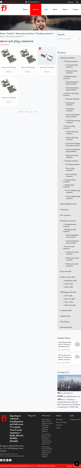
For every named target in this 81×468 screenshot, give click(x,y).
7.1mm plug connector (70, 110)
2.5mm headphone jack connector (72, 236)
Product (10, 33)
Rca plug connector (72, 99)
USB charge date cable (68, 292)
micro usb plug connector (11, 36)
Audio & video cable (67, 277)
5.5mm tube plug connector (72, 138)
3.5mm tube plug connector (72, 132)
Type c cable (68, 302)
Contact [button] (75, 9)
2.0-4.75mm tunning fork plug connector (73, 144)
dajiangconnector (75, 419)
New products (65, 215)
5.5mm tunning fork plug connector (73, 150)
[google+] (10, 460)
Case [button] (46, 9)
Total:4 (21, 112)
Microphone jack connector (69, 225)
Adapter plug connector (68, 186)
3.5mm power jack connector (72, 253)
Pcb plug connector (71, 61)
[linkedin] (7, 460)
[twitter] (4, 460)
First (26, 112)
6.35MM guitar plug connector (73, 121)
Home (3, 33)
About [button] (65, 9)
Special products (66, 327)
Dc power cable (65, 271)
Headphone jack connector (69, 230)
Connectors (64, 209)
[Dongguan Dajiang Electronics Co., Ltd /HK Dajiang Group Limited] (3, 7)
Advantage (59, 419)
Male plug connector (25, 33)
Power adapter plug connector (73, 191)
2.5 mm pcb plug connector (72, 66)
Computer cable (66, 310)
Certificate (59, 425)
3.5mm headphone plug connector (72, 89)
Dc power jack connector (68, 247)
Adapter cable (65, 316)
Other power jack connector (72, 265)
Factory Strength (61, 422)
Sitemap (70, 2)
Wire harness (65, 322)
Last (35, 112)
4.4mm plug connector (70, 104)
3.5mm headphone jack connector (72, 242)
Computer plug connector (69, 181)
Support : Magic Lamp (74, 466)
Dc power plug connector (69, 127)
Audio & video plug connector (71, 94)
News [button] (55, 9)
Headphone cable (70, 281)
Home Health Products (68, 204)
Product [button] (36, 9)
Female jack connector (68, 221)
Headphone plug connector (69, 77)
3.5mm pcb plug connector (71, 72)
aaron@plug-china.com (11, 2)
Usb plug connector (44, 33)
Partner (58, 428)
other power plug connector (72, 156)
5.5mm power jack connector (72, 259)
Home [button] (25, 9)
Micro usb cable (70, 305)
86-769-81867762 (33, 2)
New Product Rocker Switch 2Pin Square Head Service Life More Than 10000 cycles (47, 439)
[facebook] (1, 460)
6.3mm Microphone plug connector (73, 116)
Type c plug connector (70, 169)
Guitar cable (68, 287)
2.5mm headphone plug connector (72, 83)
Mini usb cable (69, 299)
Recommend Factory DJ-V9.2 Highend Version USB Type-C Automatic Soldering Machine (47, 425)
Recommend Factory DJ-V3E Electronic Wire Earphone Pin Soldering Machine (47, 451)
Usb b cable (68, 296)
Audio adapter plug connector (73, 197)
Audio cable (68, 284)
